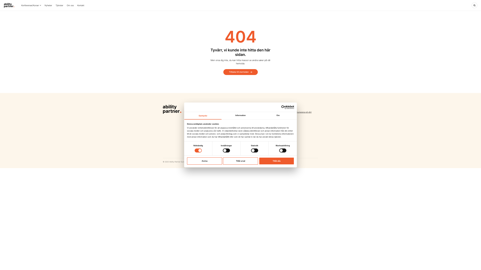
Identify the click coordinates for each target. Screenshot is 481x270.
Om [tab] (278, 115)
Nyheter (48, 5)
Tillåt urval (240, 161)
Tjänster (59, 5)
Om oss (70, 5)
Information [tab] (240, 115)
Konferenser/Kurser (30, 5)
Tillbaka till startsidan (239, 72)
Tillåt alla (276, 161)
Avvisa (204, 161)
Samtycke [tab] (203, 116)
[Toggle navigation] (474, 5)
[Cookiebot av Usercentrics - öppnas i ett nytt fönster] (283, 107)
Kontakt (80, 5)
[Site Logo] (9, 5)
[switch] (226, 150)
